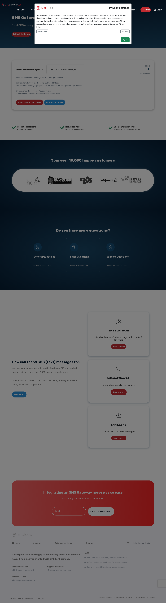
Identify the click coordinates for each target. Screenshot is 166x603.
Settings (125, 31)
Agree (125, 39)
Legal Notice (42, 31)
